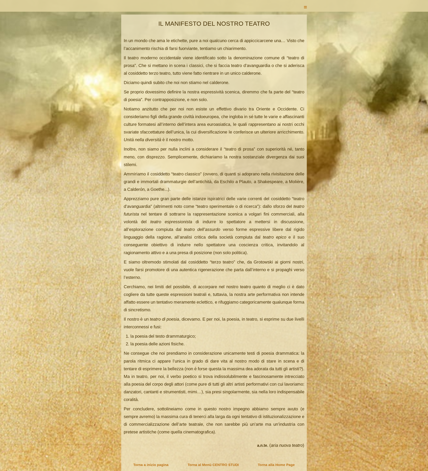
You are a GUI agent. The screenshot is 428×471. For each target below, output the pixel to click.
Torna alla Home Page (276, 465)
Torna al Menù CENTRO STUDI (213, 465)
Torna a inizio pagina (151, 465)
